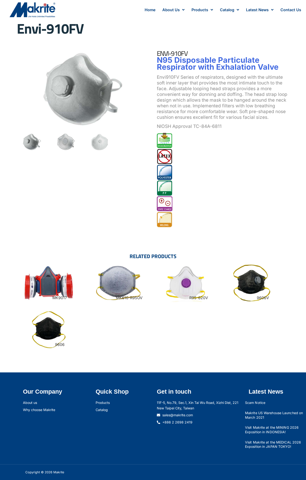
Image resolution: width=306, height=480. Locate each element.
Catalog (227, 9)
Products (199, 9)
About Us (171, 9)
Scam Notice (255, 403)
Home (150, 9)
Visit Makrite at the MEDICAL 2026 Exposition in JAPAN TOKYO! (273, 444)
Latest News (257, 9)
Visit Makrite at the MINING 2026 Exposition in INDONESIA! (272, 429)
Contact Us (290, 9)
